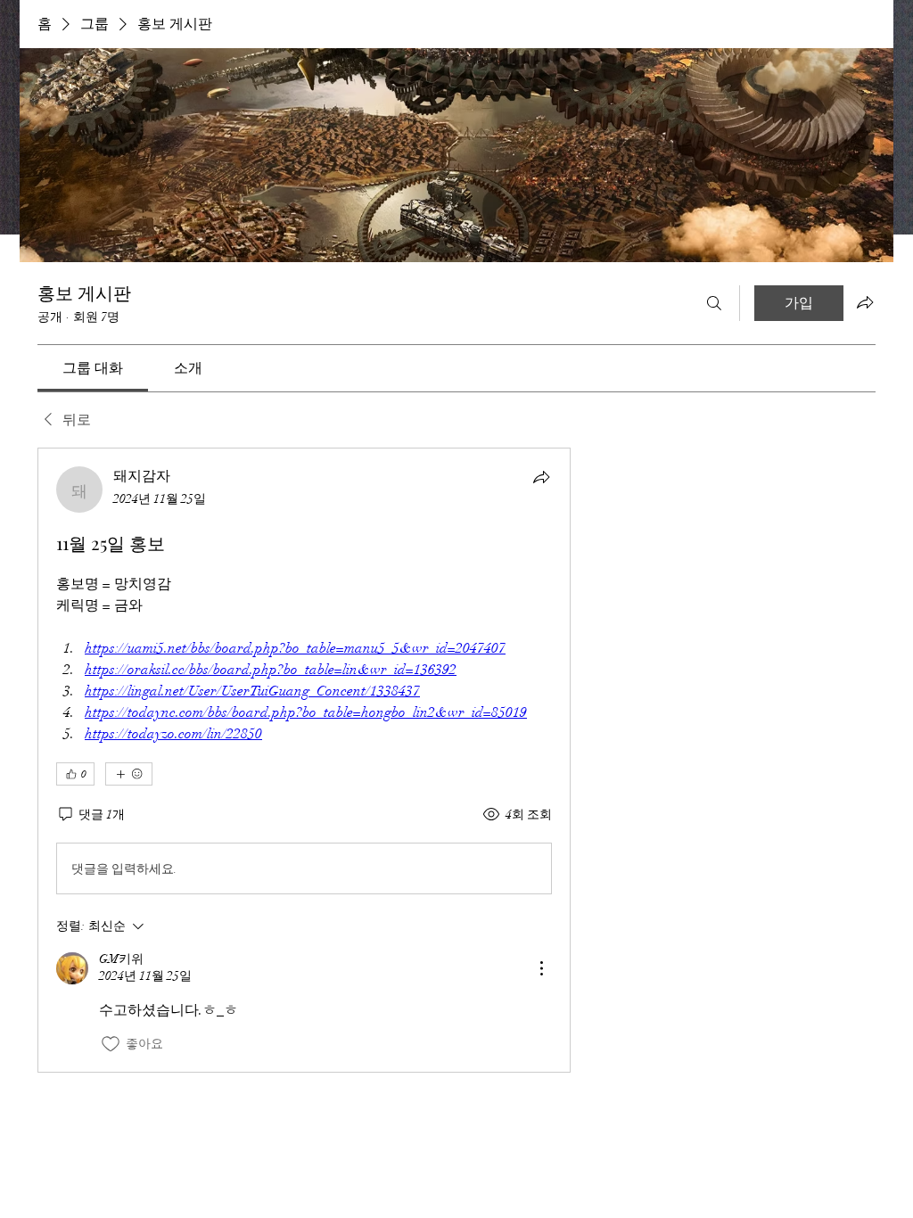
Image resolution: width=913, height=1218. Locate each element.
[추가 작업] (541, 968)
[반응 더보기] (128, 774)
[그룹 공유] (865, 302)
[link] (92, 368)
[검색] (714, 303)
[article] (304, 760)
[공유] (541, 477)
